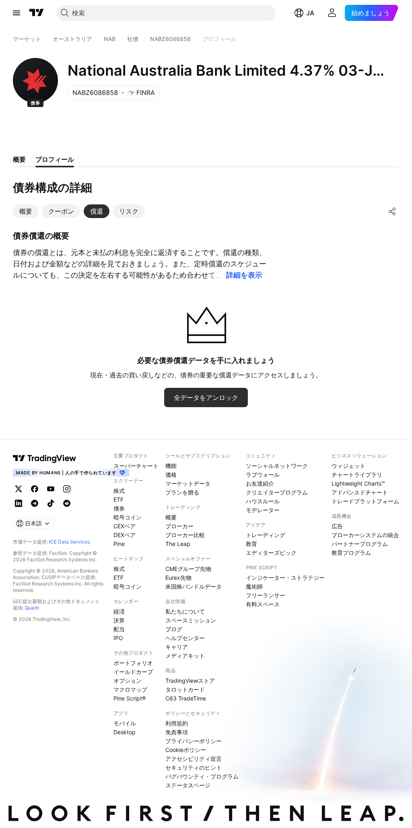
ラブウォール (263, 474)
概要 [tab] (19, 159)
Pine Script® (129, 698)
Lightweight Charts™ (358, 483)
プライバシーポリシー (193, 740)
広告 (337, 526)
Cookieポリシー (185, 749)
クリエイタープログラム (277, 492)
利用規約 (176, 723)
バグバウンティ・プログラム (202, 776)
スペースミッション (190, 620)
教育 (251, 543)
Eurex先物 (178, 577)
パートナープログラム (360, 543)
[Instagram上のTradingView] (66, 488)
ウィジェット (348, 465)
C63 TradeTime (185, 698)
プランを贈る (182, 492)
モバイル (124, 723)
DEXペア (124, 534)
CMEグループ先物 (188, 568)
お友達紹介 (260, 483)
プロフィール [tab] (54, 159)
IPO (118, 637)
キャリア (176, 646)
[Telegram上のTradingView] (34, 503)
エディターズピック (271, 552)
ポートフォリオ (133, 662)
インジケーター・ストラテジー (285, 577)
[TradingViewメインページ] (44, 458)
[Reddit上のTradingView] (66, 503)
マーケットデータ (187, 483)
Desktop (124, 732)
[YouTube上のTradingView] (50, 488)
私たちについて (185, 611)
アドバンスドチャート (360, 492)
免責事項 (176, 732)
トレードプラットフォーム (365, 501)
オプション (127, 680)
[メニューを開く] (16, 13)
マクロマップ (130, 689)
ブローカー (179, 526)
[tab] (26, 211)
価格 (171, 474)
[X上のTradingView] (18, 488)
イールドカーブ (133, 671)
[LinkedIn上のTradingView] (18, 503)
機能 (171, 465)
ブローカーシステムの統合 (365, 534)
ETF (118, 499)
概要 (171, 517)
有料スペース (263, 604)
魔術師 (254, 586)
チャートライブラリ (357, 474)
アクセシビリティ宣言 (193, 758)
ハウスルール (263, 501)
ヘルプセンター (185, 637)
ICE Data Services (69, 542)
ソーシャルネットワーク (277, 465)
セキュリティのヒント (193, 767)
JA (310, 13)
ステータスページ (187, 785)
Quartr (32, 608)
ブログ (173, 629)
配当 (119, 629)
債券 (119, 508)
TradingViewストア (190, 680)
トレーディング (265, 534)
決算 (119, 620)
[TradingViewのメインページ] (36, 13)
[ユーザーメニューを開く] (332, 13)
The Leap (177, 543)
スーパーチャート (136, 465)
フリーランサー (265, 595)
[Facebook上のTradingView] (34, 488)
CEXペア (124, 526)
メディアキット (185, 655)
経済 (119, 611)
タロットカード (185, 689)
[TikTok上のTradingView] (50, 503)
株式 (119, 490)
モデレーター (263, 510)
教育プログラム (351, 552)
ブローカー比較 (185, 534)
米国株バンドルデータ (193, 586)
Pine (119, 543)
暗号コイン (127, 517)
